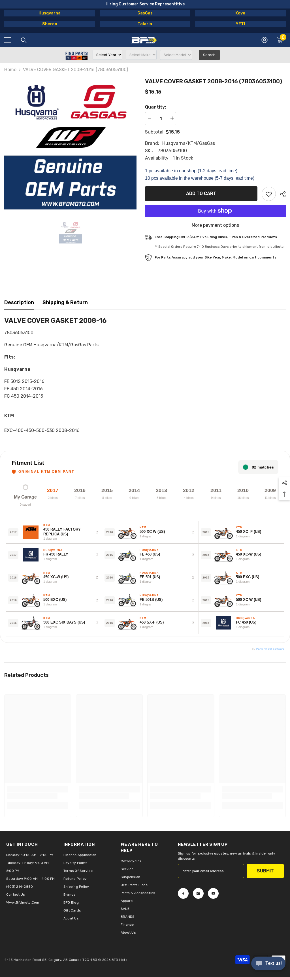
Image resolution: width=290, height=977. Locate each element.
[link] (32, 796)
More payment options (215, 225)
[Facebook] (183, 893)
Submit (265, 871)
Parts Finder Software (270, 648)
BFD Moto (119, 960)
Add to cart (201, 193)
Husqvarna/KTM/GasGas (188, 143)
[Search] (23, 40)
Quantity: (155, 107)
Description (19, 302)
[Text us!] (268, 964)
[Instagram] (198, 893)
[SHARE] (281, 194)
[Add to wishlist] (269, 194)
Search (209, 55)
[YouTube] (213, 893)
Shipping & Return (65, 302)
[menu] (7, 40)
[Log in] (264, 40)
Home (10, 69)
